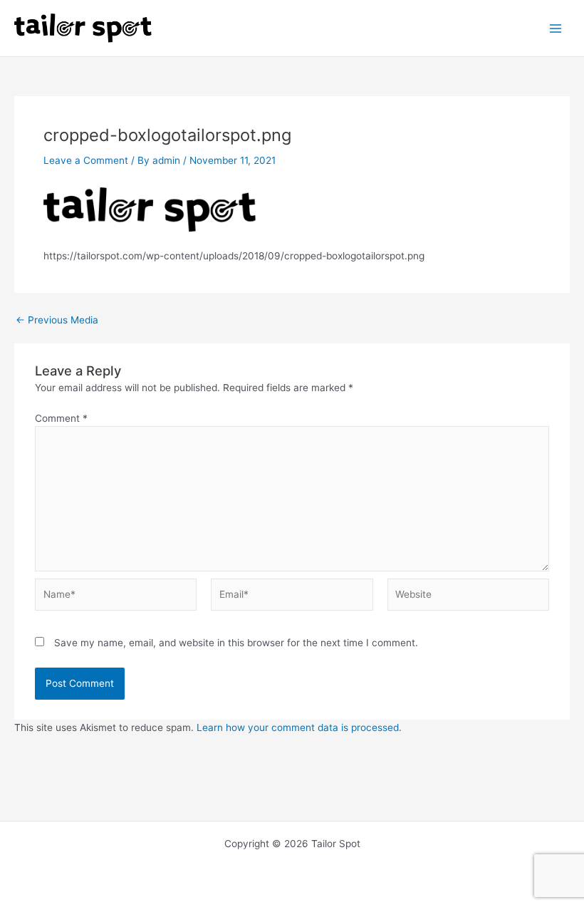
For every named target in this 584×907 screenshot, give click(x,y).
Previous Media (57, 321)
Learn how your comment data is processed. (299, 727)
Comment (61, 418)
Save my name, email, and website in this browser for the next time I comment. (236, 642)
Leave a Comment (85, 160)
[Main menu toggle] (556, 28)
